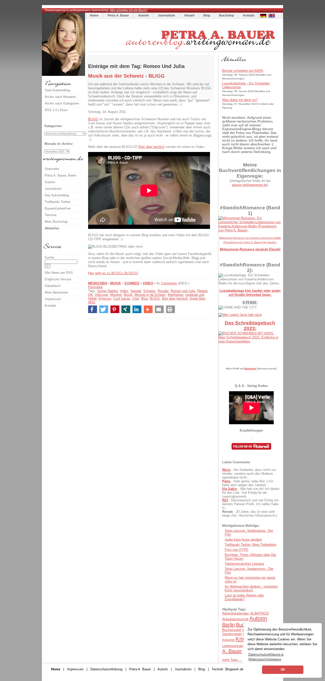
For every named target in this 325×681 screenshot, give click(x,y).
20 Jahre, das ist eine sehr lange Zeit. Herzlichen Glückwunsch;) (249, 513)
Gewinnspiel (232, 634)
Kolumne (228, 640)
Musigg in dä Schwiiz (150, 295)
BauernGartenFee (58, 208)
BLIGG (93, 119)
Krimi (242, 639)
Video (124, 291)
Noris (226, 470)
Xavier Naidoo (107, 291)
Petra (226, 481)
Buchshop (226, 15)
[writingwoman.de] (183, 50)
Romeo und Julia (183, 291)
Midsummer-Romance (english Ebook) (250, 249)
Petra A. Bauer (118, 15)
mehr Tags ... (232, 660)
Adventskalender (235, 613)
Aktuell (189, 15)
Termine (50, 215)
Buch (241, 624)
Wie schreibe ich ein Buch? (129, 10)
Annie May (197, 298)
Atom (64, 110)
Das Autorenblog (57, 195)
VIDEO (148, 283)
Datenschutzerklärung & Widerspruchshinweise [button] (266, 657)
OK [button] (283, 669)
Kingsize (105, 298)
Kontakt (248, 15)
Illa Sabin (229, 489)
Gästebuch (53, 286)
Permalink (95, 287)
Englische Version (58, 279)
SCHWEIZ (131, 283)
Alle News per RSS (59, 273)
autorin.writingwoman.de (249, 185)
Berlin (228, 624)
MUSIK (115, 283)
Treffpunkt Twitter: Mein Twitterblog (250, 545)
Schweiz (149, 291)
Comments (169, 283)
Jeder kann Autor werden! (243, 539)
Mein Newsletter (56, 292)
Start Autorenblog (57, 90)
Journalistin (166, 15)
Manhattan (175, 295)
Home (94, 15)
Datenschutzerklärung (106, 669)
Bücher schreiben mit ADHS (242, 71)
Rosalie (163, 291)
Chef (135, 298)
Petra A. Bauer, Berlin (60, 175)
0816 (91, 302)
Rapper (202, 291)
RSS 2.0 (51, 110)
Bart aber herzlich (152, 147)
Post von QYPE (236, 550)
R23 (225, 500)
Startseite (52, 169)
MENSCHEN (97, 283)
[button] (92, 309)
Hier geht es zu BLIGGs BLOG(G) (113, 273)
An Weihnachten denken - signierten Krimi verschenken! (251, 588)
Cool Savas (121, 298)
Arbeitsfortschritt (235, 619)
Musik (128, 295)
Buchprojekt (231, 630)
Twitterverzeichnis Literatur (244, 564)
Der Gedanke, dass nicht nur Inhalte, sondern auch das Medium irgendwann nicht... (249, 473)
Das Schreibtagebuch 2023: (250, 325)
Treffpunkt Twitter (57, 202)
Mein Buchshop (56, 222)
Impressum (53, 299)
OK (90, 295)
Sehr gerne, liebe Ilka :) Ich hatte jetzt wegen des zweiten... (247, 483)
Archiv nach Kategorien (62, 103)
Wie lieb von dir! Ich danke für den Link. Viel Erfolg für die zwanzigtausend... (250, 492)
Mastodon (250, 368)
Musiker (116, 295)
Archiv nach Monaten (60, 97)
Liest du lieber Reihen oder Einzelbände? (244, 597)
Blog (206, 15)
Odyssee (101, 295)
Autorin (143, 15)
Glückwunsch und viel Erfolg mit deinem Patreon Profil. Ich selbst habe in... (250, 504)
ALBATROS (259, 613)
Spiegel (135, 291)
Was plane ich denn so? (239, 100)
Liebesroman (232, 646)
